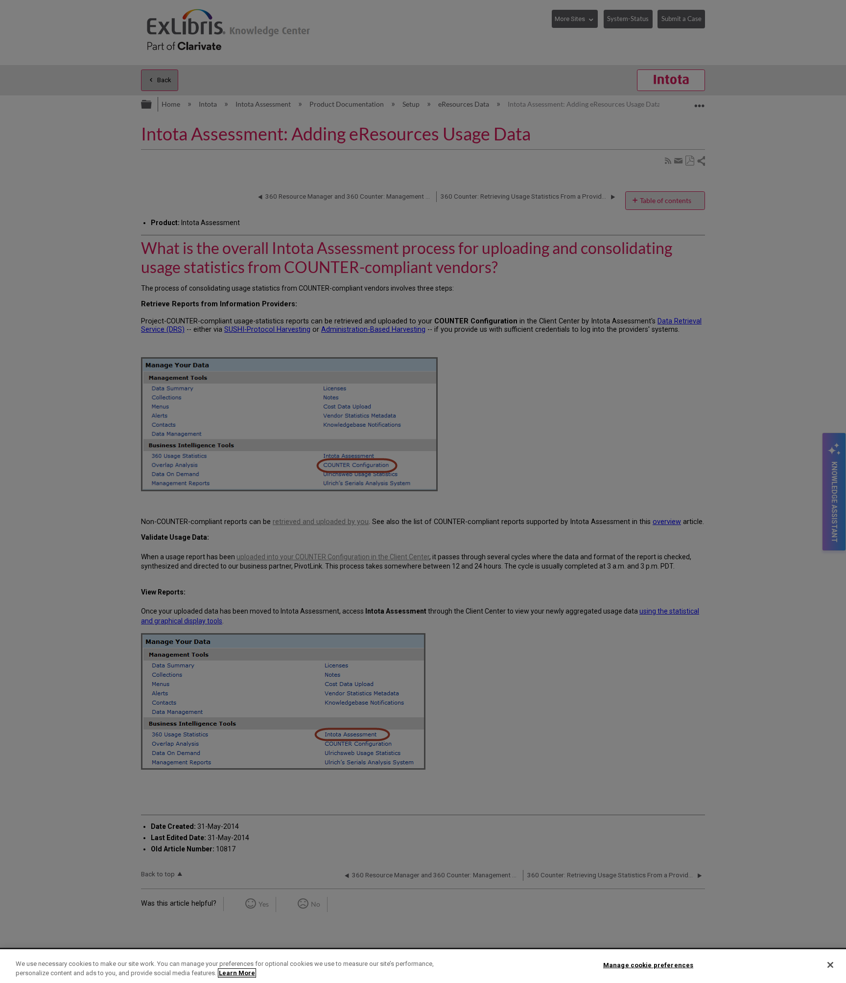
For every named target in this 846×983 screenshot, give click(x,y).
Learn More (237, 973)
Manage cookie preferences (648, 965)
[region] (423, 966)
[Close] (830, 965)
